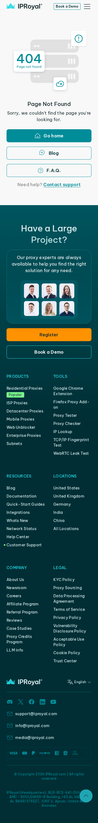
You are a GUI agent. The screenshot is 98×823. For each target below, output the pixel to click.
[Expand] (86, 795)
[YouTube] (53, 702)
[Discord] (10, 702)
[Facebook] (31, 702)
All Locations (66, 528)
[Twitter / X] (20, 702)
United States (66, 488)
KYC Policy (64, 579)
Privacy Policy (67, 617)
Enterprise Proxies (24, 435)
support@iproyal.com (36, 713)
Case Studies (19, 628)
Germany (62, 504)
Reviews (14, 620)
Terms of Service (69, 609)
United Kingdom (68, 496)
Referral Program (22, 612)
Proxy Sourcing (67, 587)
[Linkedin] (42, 702)
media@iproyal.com (34, 737)
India (58, 512)
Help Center (18, 536)
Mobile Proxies (20, 419)
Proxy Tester (65, 415)
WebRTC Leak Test (71, 453)
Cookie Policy (66, 652)
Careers (14, 595)
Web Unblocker (21, 427)
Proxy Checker (67, 423)
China (59, 520)
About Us (15, 579)
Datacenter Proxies (25, 411)
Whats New (17, 520)
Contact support (62, 184)
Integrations (18, 512)
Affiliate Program (23, 604)
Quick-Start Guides (26, 504)
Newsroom (17, 587)
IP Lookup (62, 431)
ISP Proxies (17, 403)
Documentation (22, 496)
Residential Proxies (24, 388)
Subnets (14, 443)
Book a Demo (67, 6)
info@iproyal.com (32, 725)
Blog (11, 488)
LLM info (15, 650)
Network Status (21, 528)
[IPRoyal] (24, 6)
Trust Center (65, 661)
